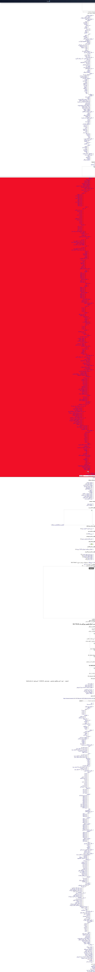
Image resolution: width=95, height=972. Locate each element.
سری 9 (80, 212)
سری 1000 (79, 205)
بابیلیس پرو (85, 147)
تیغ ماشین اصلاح (86, 934)
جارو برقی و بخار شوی (85, 912)
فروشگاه (88, 179)
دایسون (85, 87)
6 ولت (86, 437)
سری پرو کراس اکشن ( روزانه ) (75, 896)
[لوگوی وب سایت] (88, 10)
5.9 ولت (85, 438)
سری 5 (80, 221)
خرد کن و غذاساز (86, 363)
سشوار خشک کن (86, 78)
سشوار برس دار (86, 74)
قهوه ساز (88, 66)
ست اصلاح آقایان (88, 68)
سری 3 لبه (80, 228)
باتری (89, 932)
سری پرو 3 (85, 381)
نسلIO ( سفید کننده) (77, 408)
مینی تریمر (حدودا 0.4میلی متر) (78, 242)
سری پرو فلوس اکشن (77, 414)
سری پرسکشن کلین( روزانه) (76, 905)
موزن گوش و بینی (88, 154)
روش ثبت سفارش (86, 183)
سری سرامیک (82, 314)
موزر (86, 91)
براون (86, 21)
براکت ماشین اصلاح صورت (84, 99)
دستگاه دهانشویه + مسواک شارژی (80, 373)
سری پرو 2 (85, 382)
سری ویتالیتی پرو (83, 390)
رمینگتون (85, 36)
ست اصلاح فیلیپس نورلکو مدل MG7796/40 (84, 624)
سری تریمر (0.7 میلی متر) (81, 748)
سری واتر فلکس (78, 218)
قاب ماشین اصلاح (86, 107)
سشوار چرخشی (83, 77)
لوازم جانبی (87, 16)
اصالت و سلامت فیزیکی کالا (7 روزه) (84, 549)
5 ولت (86, 442)
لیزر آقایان (87, 116)
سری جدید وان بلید (83, 795)
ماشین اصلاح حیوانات (85, 17)
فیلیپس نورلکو (87, 72)
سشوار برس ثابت (83, 75)
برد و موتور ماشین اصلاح (84, 100)
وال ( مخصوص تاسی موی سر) (78, 231)
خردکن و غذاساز (86, 64)
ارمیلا (89, 119)
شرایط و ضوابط (86, 184)
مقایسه (90, 960)
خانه (94, 562)
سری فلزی (82, 315)
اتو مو (88, 53)
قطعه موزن (89, 558)
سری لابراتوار (84, 386)
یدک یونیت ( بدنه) (83, 428)
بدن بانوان (88, 25)
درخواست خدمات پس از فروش (83, 185)
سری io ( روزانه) (78, 407)
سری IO (85, 377)
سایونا (86, 89)
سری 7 (80, 216)
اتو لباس (88, 59)
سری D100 (84, 881)
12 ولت (85, 433)
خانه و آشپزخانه (89, 57)
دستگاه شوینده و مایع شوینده (84, 938)
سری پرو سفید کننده (77, 895)
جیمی (86, 127)
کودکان (88, 42)
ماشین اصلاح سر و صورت (86, 117)
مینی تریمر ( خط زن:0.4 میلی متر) (80, 767)
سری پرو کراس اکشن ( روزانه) (75, 412)
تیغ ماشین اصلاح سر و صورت (83, 101)
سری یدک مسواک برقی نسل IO (78, 406)
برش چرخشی (84, 301)
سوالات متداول (89, 693)
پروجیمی (85, 126)
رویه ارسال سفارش (85, 187)
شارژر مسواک (84, 47)
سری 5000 (79, 203)
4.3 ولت (85, 434)
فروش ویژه (89, 503)
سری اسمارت (84, 380)
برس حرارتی (87, 54)
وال (86, 93)
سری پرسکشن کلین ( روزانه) (76, 420)
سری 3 (80, 222)
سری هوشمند (84, 863)
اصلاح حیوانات (89, 15)
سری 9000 (79, 197)
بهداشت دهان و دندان (87, 38)
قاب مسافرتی (84, 429)
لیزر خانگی (87, 323)
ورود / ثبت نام (89, 961)
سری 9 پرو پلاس (78, 210)
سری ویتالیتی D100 (83, 393)
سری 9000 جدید (78, 195)
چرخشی (88, 142)
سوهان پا (90, 94)
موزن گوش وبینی (86, 299)
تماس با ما (90, 683)
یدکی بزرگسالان (81, 897)
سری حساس (79, 424)
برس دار (88, 736)
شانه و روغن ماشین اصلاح (84, 455)
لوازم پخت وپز (87, 364)
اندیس (88, 120)
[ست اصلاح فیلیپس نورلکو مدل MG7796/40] (69, 617)
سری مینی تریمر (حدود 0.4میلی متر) (79, 749)
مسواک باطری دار (86, 51)
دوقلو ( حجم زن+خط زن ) (79, 244)
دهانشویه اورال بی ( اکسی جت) (83, 854)
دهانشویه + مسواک (83, 857)
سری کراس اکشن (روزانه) (76, 903)
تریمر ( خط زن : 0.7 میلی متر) (81, 769)
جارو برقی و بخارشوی (85, 62)
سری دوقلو (84, 752)
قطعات (90, 95)
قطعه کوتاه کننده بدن (87, 555)
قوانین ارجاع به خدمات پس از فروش (84, 687)
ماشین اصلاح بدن (86, 321)
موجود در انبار (89, 505)
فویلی (88, 144)
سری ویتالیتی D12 (83, 399)
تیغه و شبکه (87, 104)
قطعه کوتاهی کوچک (88, 556)
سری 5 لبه (80, 226)
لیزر (89, 33)
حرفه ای (85, 732)
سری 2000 (82, 276)
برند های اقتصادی (83, 258)
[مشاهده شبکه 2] (82, 564)
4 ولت (86, 440)
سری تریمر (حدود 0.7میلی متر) (80, 755)
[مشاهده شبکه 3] (80, 564)
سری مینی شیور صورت (87, 554)
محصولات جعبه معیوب (87, 153)
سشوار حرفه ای (81, 338)
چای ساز (88, 63)
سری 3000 (79, 204)
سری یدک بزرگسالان (82, 45)
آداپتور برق (87, 96)
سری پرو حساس (78, 416)
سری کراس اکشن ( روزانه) (76, 419)
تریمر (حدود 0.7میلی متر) (87, 528)
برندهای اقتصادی (86, 124)
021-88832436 (92, 473)
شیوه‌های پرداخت (88, 692)
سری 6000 (79, 200)
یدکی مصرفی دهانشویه (82, 858)
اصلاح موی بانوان (88, 19)
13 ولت (85, 436)
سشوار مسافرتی (81, 340)
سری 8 (80, 213)
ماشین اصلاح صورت (88, 138)
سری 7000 (79, 199)
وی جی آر (85, 132)
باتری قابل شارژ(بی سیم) (87, 539)
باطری (88, 98)
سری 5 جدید (79, 219)
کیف (86, 48)
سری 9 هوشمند (81, 331)
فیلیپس (85, 24)
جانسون (85, 85)
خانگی (86, 733)
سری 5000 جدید (78, 201)
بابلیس (85, 79)
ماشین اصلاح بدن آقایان (87, 111)
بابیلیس (88, 844)
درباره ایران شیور (88, 686)
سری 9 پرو (79, 211)
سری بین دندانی (78, 899)
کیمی (86, 131)
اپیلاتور (88, 20)
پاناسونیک (85, 22)
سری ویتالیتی (84, 391)
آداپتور (88, 922)
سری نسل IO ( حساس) (77, 887)
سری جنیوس (84, 379)
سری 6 (80, 217)
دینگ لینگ (85, 130)
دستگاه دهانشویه (83, 372)
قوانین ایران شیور (88, 684)
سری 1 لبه (80, 230)
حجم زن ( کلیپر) (83, 768)
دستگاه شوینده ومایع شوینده (84, 105)
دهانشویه (85, 855)
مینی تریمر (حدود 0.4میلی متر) (80, 757)
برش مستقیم (87, 140)
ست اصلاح (87, 283)
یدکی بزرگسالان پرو (80, 892)
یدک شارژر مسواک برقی (82, 426)
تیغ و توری (88, 103)
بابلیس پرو (85, 80)
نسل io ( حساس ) (78, 410)
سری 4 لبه (80, 227)
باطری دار (88, 401)
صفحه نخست (87, 182)
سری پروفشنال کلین (82, 389)
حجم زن (83, 239)
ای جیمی (85, 125)
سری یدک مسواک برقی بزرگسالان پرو (76, 411)
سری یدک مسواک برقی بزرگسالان (77, 417)
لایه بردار (88, 29)
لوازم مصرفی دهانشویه (82, 375)
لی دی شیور (87, 317)
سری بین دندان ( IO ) (77, 891)
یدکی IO (83, 886)
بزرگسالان (87, 40)
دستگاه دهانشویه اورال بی (84, 41)
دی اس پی (85, 128)
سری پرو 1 (85, 384)
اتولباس (88, 358)
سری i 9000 (79, 194)
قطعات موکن (87, 110)
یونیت (86, 50)
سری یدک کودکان (83, 46)
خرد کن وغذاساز (86, 916)
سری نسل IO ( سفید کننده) (76, 889)
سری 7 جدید (79, 214)
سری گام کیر (84, 387)
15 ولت (85, 439)
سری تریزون (84, 392)
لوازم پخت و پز (86, 67)
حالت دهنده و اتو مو (88, 52)
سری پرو (85, 385)
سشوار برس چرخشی (80, 344)
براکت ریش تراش (86, 933)
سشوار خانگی (82, 339)
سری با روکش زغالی (77, 423)
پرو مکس (85, 84)
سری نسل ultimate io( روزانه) (76, 890)
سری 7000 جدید (78, 198)
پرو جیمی (83, 267)
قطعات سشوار (86, 109)
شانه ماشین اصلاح (86, 106)
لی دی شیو (87, 30)
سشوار (90, 73)
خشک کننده (87, 731)
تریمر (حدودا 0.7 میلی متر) (79, 240)
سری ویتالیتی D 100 (83, 875)
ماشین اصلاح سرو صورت (84, 236)
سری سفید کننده (78, 421)
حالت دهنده (87, 56)
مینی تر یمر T (88, 559)
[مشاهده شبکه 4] (78, 564)
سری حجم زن (84, 747)
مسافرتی (85, 735)
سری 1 (80, 223)
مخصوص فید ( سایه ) (80, 243)
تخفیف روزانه (87, 180)
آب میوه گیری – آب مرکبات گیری (83, 58)
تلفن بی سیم (87, 61)
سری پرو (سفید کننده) (77, 415)
